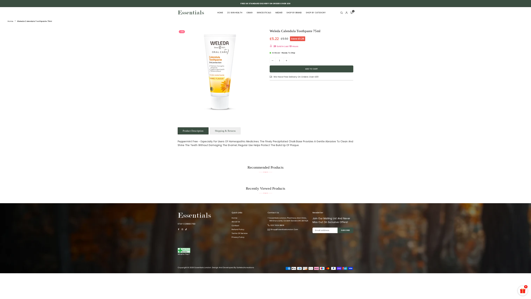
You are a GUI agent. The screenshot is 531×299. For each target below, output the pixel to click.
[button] (259, 72)
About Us (236, 221)
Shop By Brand (294, 12)
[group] (220, 72)
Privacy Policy (238, 237)
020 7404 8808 (277, 225)
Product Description (193, 130)
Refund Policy (238, 229)
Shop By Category (316, 12)
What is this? (184, 254)
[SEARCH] (341, 13)
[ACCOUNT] (346, 13)
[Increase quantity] (286, 60)
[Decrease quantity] (272, 60)
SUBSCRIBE (345, 230)
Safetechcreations (245, 267)
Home (220, 12)
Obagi (249, 12)
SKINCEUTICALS (264, 12)
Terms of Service (240, 233)
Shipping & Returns (225, 130)
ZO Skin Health (234, 12)
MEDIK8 (279, 12)
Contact (235, 225)
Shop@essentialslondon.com (284, 230)
